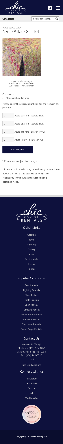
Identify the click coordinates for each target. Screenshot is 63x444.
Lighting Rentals (31, 290)
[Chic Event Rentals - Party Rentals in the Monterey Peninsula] (15, 7)
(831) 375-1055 (37, 347)
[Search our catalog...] (57, 19)
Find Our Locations (31, 364)
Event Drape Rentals (31, 329)
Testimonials (31, 259)
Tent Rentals (31, 285)
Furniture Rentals (32, 309)
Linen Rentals (31, 304)
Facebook (32, 383)
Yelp (32, 393)
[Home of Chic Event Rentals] (31, 223)
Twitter (32, 388)
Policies (31, 268)
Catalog (31, 234)
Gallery (31, 249)
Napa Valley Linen (11, 27)
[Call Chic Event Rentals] (50, 8)
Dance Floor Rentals (31, 314)
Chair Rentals (31, 295)
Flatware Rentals (31, 319)
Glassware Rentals (31, 324)
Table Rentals (31, 299)
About (31, 254)
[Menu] (58, 8)
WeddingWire (31, 398)
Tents (31, 239)
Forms (31, 263)
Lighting (31, 244)
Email (31, 358)
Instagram (32, 378)
